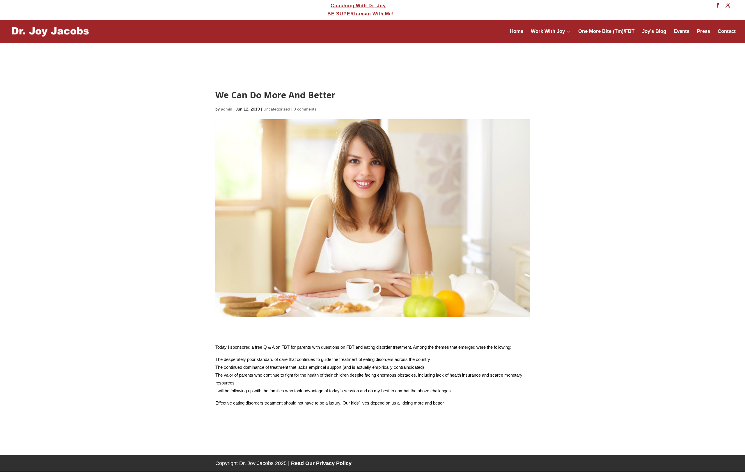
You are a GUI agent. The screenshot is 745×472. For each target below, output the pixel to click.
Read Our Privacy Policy (321, 463)
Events (681, 31)
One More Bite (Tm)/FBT (606, 31)
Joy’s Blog (654, 31)
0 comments (305, 109)
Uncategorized (276, 109)
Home (516, 31)
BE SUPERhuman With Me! (360, 14)
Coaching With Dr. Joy (358, 5)
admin (226, 109)
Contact (727, 31)
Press (703, 31)
